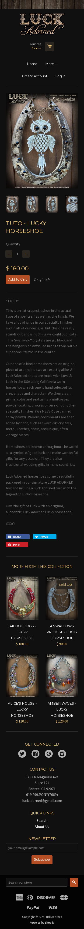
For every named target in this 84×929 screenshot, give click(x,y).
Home (32, 64)
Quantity (13, 244)
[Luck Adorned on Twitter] (22, 754)
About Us (42, 826)
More (50, 64)
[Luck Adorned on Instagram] (62, 754)
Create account (34, 76)
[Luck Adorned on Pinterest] (49, 754)
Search (42, 820)
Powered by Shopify (42, 922)
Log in (60, 76)
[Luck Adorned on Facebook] (35, 754)
